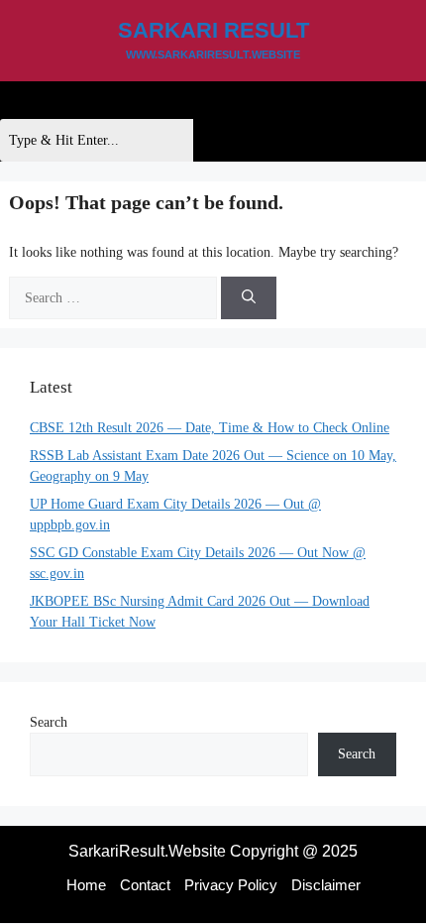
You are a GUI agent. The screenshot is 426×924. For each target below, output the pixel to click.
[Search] (248, 298)
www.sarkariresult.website (213, 54)
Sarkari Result (213, 30)
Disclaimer (326, 884)
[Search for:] (115, 297)
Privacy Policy (230, 884)
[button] (16, 99)
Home (86, 884)
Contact (145, 884)
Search (48, 722)
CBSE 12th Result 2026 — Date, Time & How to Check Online (209, 427)
